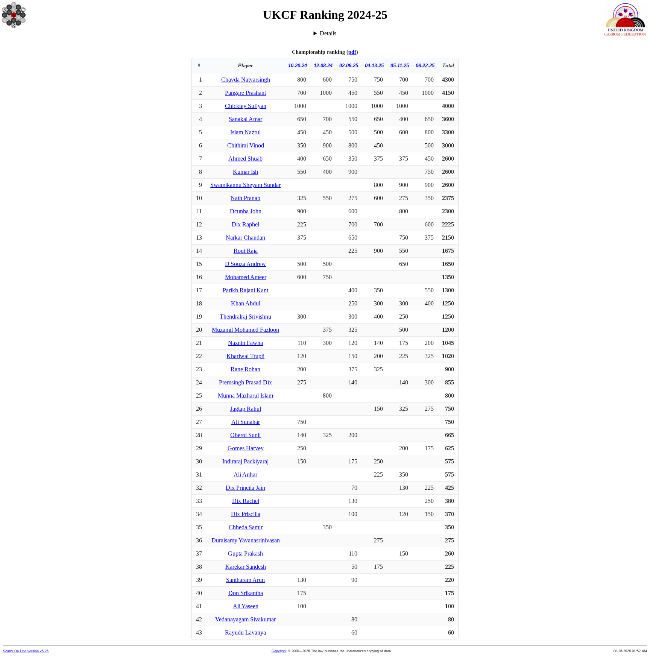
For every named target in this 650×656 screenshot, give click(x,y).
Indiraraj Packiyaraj (245, 461)
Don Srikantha (245, 593)
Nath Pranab (245, 198)
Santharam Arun (245, 580)
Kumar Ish (245, 172)
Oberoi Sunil (245, 435)
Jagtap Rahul (245, 408)
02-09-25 (348, 65)
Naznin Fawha (245, 343)
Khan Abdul (245, 303)
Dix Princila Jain (245, 487)
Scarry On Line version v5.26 (26, 651)
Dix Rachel (245, 501)
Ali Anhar (245, 474)
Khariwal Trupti (245, 356)
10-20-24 (297, 65)
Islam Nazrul (245, 132)
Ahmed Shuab (245, 158)
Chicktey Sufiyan (245, 106)
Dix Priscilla (245, 514)
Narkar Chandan (245, 237)
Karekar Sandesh (245, 566)
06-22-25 (425, 65)
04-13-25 (374, 65)
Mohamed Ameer (245, 277)
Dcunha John (245, 211)
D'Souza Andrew (245, 264)
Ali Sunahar (245, 422)
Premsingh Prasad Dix (245, 382)
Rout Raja (246, 251)
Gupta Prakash (245, 553)
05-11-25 (399, 65)
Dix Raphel (245, 224)
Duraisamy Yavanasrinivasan (245, 540)
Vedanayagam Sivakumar (245, 619)
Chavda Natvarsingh (245, 79)
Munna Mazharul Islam (245, 395)
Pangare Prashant (245, 93)
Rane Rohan (245, 369)
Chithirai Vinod (245, 145)
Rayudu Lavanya (245, 632)
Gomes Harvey (246, 448)
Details (328, 33)
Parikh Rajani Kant (245, 290)
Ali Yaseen (245, 606)
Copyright (279, 651)
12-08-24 (323, 65)
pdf (352, 52)
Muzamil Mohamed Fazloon (245, 329)
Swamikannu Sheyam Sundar (245, 185)
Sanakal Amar (245, 119)
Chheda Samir (246, 527)
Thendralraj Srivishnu (245, 316)
